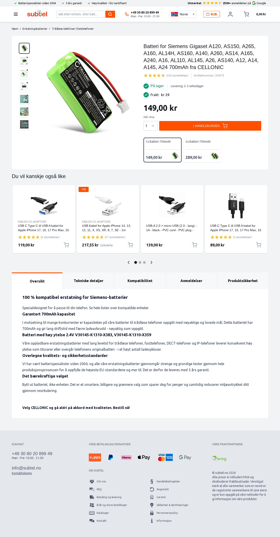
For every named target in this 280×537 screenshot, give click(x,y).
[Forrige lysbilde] (128, 262)
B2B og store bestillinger (112, 505)
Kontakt (102, 520)
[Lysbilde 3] (144, 262)
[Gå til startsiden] (37, 13)
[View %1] (24, 48)
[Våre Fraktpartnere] (219, 458)
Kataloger (103, 512)
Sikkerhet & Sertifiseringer (173, 505)
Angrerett (163, 489)
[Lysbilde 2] (140, 262)
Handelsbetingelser (168, 481)
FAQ (99, 489)
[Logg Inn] (230, 14)
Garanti (161, 497)
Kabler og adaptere (32, 221)
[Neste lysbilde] (151, 262)
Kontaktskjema (22, 473)
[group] (154, 75)
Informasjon (164, 520)
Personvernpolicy (167, 512)
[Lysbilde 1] (135, 262)
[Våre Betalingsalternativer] (95, 457)
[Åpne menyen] (17, 14)
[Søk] (110, 14)
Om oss (101, 481)
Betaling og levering (109, 497)
